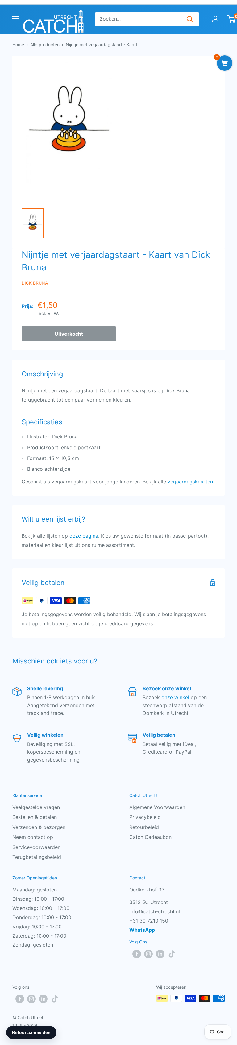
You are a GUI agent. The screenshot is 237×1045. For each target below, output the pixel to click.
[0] (231, 19)
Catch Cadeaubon (150, 837)
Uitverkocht (69, 334)
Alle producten (45, 44)
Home (18, 44)
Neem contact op (32, 837)
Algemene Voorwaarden (157, 807)
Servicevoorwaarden (36, 847)
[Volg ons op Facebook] (136, 954)
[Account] (215, 19)
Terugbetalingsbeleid (36, 857)
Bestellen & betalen (34, 817)
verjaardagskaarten (190, 481)
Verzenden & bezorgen (38, 827)
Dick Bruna (35, 283)
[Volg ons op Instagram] (148, 954)
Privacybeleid (145, 817)
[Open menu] (15, 18)
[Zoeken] (190, 19)
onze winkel (175, 697)
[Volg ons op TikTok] (172, 954)
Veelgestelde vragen (36, 807)
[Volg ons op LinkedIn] (160, 954)
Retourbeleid (144, 827)
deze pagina (83, 536)
